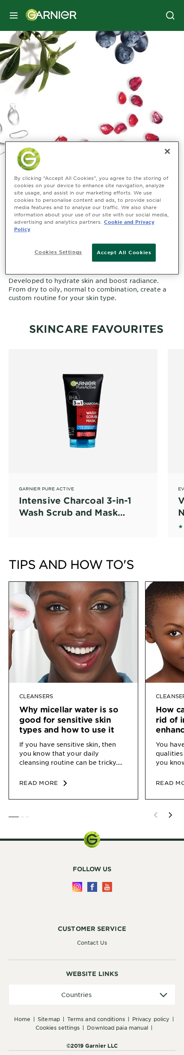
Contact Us (92, 942)
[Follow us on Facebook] (92, 886)
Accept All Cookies (124, 252)
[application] (92, 994)
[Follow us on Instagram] (77, 886)
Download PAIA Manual (117, 1027)
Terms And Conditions (96, 1018)
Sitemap (49, 1018)
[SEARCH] (170, 15)
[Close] (167, 151)
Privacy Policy (150, 1018)
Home (22, 1018)
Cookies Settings (58, 1027)
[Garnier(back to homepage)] (48, 15)
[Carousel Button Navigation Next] (170, 815)
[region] (92, 208)
